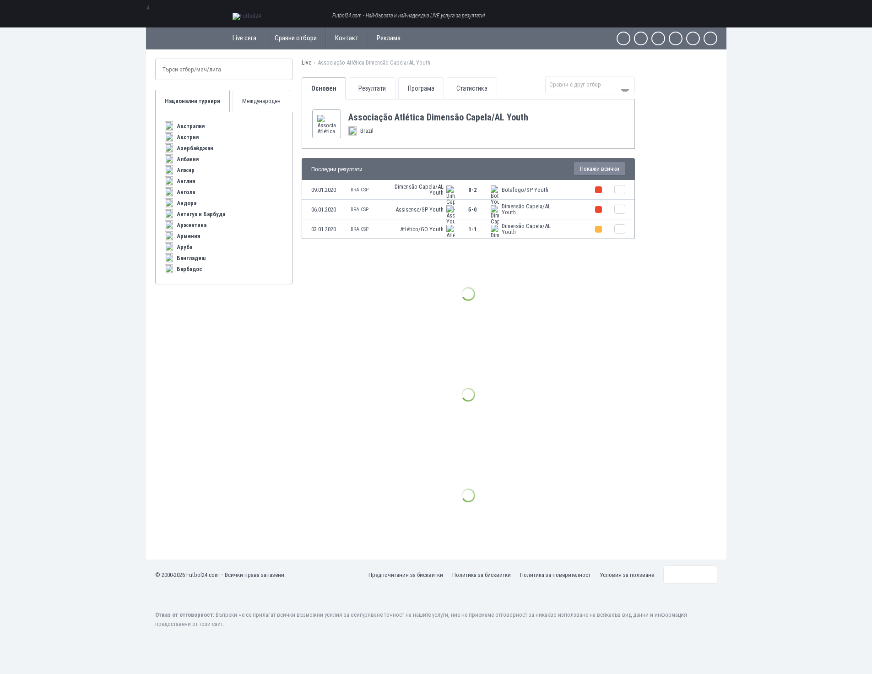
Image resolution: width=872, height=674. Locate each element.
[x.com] (641, 38)
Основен (323, 88)
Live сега (244, 38)
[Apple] (675, 38)
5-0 (472, 209)
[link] (468, 190)
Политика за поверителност (555, 575)
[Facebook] (623, 38)
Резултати (372, 88)
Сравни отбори (296, 38)
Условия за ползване (627, 575)
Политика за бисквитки (481, 575)
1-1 (472, 229)
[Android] (693, 38)
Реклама (389, 38)
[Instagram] (658, 38)
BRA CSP (359, 190)
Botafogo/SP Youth (525, 189)
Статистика (471, 88)
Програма (421, 88)
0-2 (472, 189)
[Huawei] (710, 38)
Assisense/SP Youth (419, 209)
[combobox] (590, 85)
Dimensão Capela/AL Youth (419, 190)
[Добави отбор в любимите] (535, 117)
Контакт (346, 38)
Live (306, 62)
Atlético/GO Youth (422, 229)
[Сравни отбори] (619, 189)
